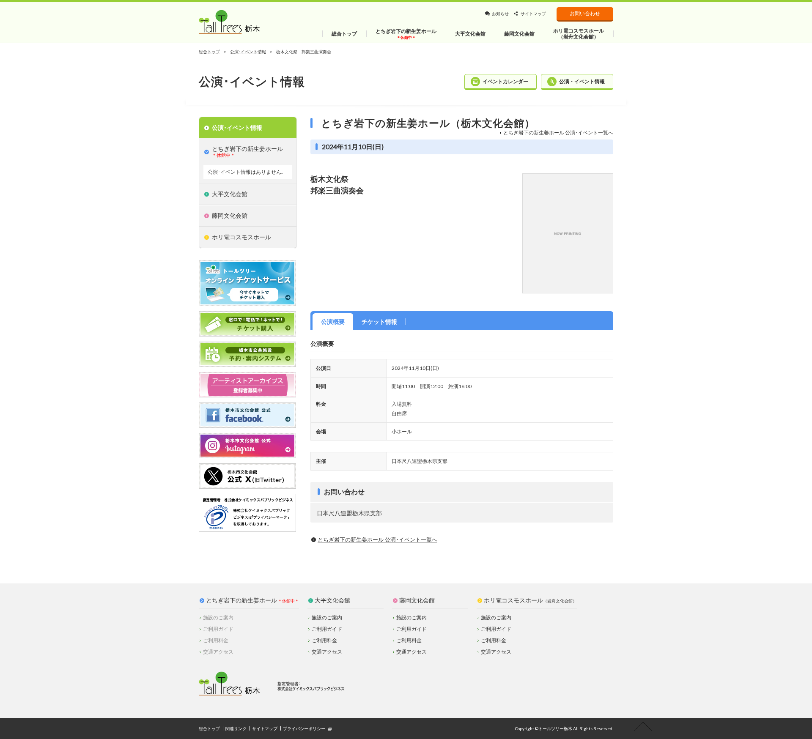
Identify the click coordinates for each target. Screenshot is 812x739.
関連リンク (236, 728)
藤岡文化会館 (417, 600)
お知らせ (500, 13)
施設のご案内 (327, 617)
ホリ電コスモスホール (530, 600)
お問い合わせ (585, 13)
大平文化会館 (332, 600)
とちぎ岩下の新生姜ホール (241, 600)
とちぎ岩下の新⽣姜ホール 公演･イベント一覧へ (558, 132)
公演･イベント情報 (248, 51)
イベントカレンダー (505, 81)
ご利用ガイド (327, 629)
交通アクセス (327, 652)
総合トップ (209, 51)
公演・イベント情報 (582, 81)
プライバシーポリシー (304, 728)
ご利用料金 (324, 640)
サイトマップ (533, 13)
